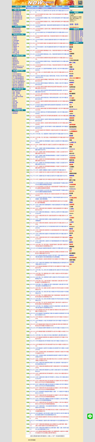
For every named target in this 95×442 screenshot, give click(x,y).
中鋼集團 (15, 49)
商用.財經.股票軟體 (17, 108)
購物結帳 (41, 6)
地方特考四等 (73, 257)
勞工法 (71, 71)
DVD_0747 (32, 269)
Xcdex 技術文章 (16, 8)
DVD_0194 (32, 398)
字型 (14, 99)
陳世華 (71, 47)
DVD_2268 (32, 28)
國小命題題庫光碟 (17, 11)
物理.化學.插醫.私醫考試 (18, 82)
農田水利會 (15, 42)
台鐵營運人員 (16, 46)
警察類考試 (15, 60)
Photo (71, 58)
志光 (70, 240)
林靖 (70, 64)
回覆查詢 (54, 6)
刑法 (70, 51)
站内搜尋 (35, 6)
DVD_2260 (32, 57)
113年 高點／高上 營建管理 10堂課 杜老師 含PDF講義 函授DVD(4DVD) (51, 133)
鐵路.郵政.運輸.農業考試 (18, 87)
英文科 (71, 233)
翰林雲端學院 (16, 20)
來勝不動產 (72, 259)
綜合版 (71, 182)
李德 (70, 220)
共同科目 (15, 72)
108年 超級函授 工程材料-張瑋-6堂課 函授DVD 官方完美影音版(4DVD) (51, 420)
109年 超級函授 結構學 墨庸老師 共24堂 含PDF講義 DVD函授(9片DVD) (52, 327)
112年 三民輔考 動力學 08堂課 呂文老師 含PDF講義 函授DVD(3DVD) (51, 175)
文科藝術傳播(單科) (17, 31)
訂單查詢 (60, 6)
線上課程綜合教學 (17, 90)
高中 (70, 251)
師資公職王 (72, 115)
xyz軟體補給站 (73, 131)
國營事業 (15, 45)
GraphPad (72, 155)
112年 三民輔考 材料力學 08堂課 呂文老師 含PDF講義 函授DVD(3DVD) (51, 179)
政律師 (71, 84)
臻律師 (71, 237)
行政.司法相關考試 (17, 74)
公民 (70, 171)
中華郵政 (15, 37)
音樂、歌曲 (15, 102)
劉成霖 (71, 135)
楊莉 (70, 91)
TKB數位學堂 (73, 197)
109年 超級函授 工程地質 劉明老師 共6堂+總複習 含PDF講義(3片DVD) (51, 259)
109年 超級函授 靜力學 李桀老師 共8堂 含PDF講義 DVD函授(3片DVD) (51, 340)
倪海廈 (71, 144)
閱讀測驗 (71, 175)
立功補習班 (72, 100)
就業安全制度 (73, 173)
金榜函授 (71, 138)
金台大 (71, 151)
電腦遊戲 (15, 107)
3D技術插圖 (72, 184)
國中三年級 (72, 180)
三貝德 (71, 206)
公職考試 (15, 57)
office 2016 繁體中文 (75, 78)
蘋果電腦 (15, 101)
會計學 (71, 107)
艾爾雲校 (15, 23)
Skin (70, 215)
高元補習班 (72, 93)
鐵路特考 (15, 58)
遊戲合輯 (15, 105)
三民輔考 (71, 166)
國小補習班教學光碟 (17, 16)
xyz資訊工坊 (72, 142)
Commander (72, 129)
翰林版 (71, 244)
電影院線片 (15, 113)
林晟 (70, 95)
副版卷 (71, 75)
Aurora (71, 213)
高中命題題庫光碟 (17, 14)
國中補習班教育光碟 (17, 17)
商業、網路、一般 (17, 95)
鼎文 (70, 264)
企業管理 (71, 53)
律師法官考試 (16, 63)
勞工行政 (71, 231)
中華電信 (15, 48)
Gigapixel (72, 186)
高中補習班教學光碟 (17, 19)
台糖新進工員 (16, 51)
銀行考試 (15, 36)
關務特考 (15, 69)
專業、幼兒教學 (16, 93)
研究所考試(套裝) (17, 32)
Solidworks (72, 189)
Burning (71, 80)
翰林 (70, 235)
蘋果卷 (71, 228)
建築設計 (71, 255)
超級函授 (71, 118)
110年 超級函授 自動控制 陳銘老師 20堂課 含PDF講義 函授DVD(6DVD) (51, 248)
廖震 (70, 146)
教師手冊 (71, 160)
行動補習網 (15, 24)
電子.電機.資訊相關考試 (18, 77)
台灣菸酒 (15, 39)
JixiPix (71, 113)
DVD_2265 (32, 39)
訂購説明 (66, 6)
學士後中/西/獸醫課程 (18, 67)
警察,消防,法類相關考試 (18, 85)
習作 (70, 195)
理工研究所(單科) (17, 28)
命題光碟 (71, 69)
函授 (70, 248)
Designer (72, 226)
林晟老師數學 (16, 22)
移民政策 (71, 120)
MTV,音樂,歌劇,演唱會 (18, 96)
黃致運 (71, 44)
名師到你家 (72, 87)
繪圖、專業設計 (16, 92)
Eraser (71, 169)
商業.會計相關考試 (17, 75)
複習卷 (71, 102)
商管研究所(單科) (17, 29)
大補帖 (71, 200)
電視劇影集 (15, 111)
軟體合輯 (15, 98)
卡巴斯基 (71, 262)
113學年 (71, 209)
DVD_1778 (32, 170)
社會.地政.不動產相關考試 (19, 81)
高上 (70, 122)
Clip (70, 104)
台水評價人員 (16, 53)
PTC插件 (71, 98)
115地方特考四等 (73, 60)
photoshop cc (73, 109)
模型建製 (71, 162)
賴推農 (71, 111)
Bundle (71, 73)
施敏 (70, 224)
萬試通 (71, 164)
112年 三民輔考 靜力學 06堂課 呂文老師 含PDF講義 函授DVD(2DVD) (51, 172)
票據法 (71, 202)
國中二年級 (72, 62)
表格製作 (71, 82)
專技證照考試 (16, 61)
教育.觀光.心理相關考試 (18, 84)
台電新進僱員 (16, 43)
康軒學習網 (72, 124)
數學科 (71, 242)
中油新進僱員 (16, 40)
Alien (70, 177)
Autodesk (72, 89)
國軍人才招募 (16, 52)
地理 (70, 56)
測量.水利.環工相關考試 (18, 79)
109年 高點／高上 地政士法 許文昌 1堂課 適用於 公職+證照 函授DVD (51, 335)
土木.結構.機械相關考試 (18, 78)
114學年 (71, 222)
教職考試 (15, 64)
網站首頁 (29, 6)
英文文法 (71, 153)
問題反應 (47, 6)
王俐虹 (71, 133)
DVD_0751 (32, 335)
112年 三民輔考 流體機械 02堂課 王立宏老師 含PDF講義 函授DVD (50, 170)
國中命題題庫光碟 (17, 13)
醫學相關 (15, 104)
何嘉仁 (71, 67)
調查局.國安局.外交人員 (18, 66)
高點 (70, 49)
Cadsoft (71, 211)
